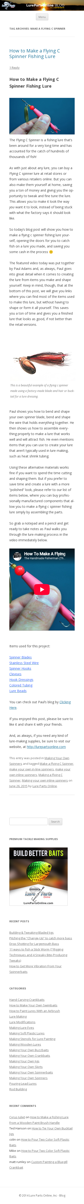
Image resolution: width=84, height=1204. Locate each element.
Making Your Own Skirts (26, 1067)
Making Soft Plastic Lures (27, 1033)
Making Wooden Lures (25, 1044)
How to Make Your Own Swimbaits (33, 1005)
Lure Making (18, 1016)
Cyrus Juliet (17, 1117)
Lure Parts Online (44, 786)
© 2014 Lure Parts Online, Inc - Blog (42, 1195)
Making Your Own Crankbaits (29, 1055)
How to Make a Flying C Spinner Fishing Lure (34, 53)
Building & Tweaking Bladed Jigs (31, 932)
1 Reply (14, 67)
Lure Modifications (22, 1022)
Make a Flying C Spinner (56, 764)
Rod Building (18, 1089)
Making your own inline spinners (45, 780)
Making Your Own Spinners (28, 1078)
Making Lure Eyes (21, 1028)
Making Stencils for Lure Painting (32, 1039)
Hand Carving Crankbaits (27, 1000)
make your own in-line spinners (31, 769)
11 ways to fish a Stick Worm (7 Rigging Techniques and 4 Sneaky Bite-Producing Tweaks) (38, 955)
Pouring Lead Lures (23, 1083)
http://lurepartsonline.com (46, 746)
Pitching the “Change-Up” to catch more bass (40, 938)
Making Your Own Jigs (24, 1061)
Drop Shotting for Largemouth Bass (34, 944)
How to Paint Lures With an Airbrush (34, 1011)
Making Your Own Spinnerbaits (31, 1072)
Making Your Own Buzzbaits (29, 1050)
